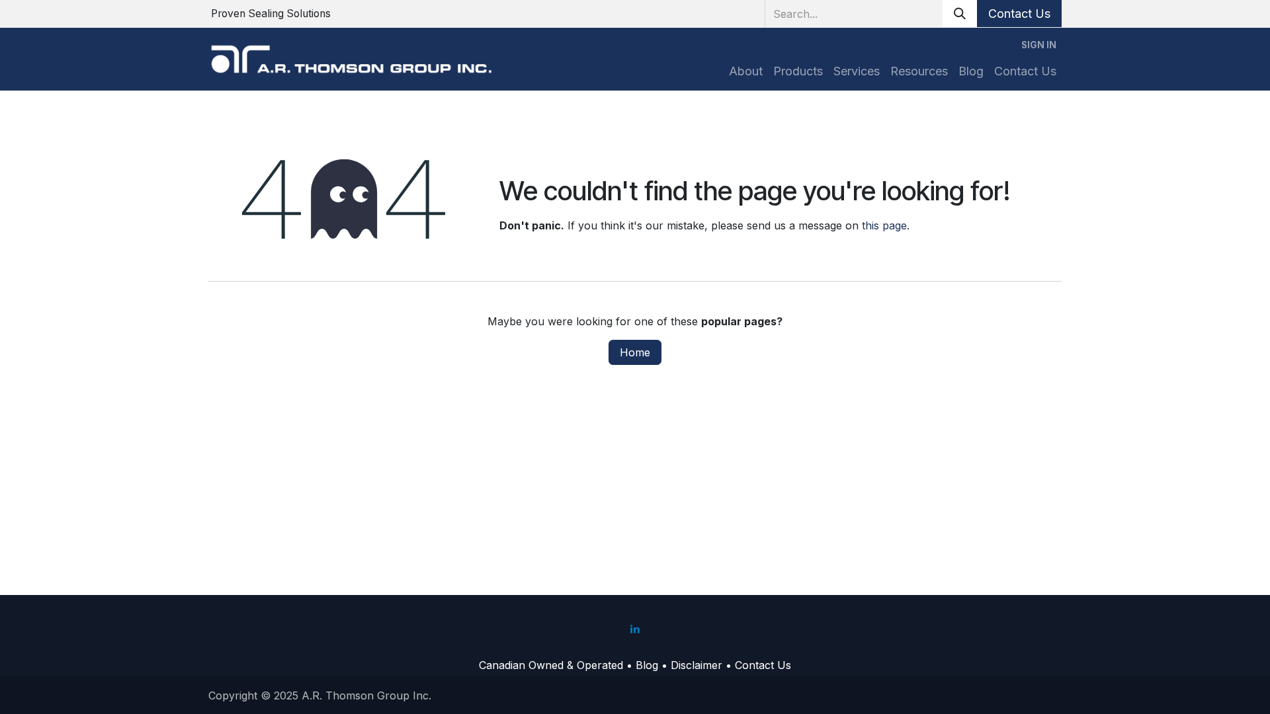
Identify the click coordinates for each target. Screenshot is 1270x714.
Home (635, 352)
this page (884, 225)
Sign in (1038, 45)
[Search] (960, 13)
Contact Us (1019, 13)
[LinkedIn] (635, 628)
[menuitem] (746, 71)
